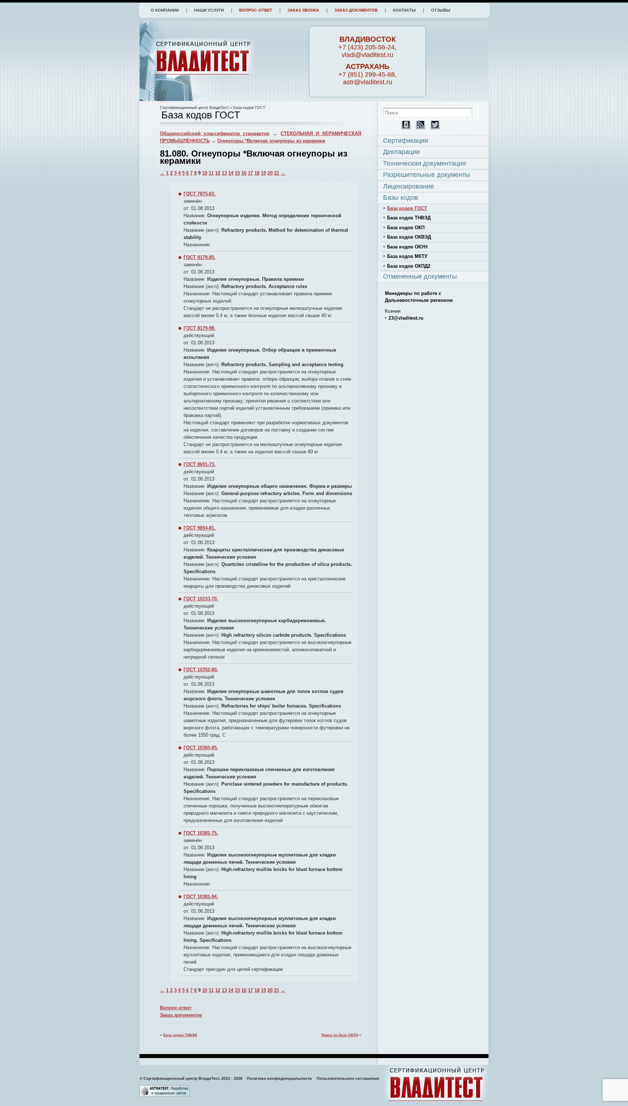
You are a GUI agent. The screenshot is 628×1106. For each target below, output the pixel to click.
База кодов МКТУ (407, 256)
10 (204, 173)
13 (224, 173)
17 (250, 173)
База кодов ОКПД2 (408, 266)
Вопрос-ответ (255, 10)
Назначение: (197, 244)
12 (217, 173)
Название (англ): (202, 230)
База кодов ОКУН (407, 247)
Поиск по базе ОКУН (339, 1035)
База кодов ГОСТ (407, 208)
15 (237, 173)
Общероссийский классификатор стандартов (214, 133)
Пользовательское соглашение (348, 1078)
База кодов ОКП (405, 227)
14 (230, 173)
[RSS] (418, 127)
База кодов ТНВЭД (180, 1035)
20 (270, 173)
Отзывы (440, 10)
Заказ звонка (303, 10)
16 (243, 173)
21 (276, 173)
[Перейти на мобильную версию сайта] (404, 127)
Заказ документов (356, 10)
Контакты (404, 10)
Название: (195, 215)
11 (211, 173)
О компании (165, 10)
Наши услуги (209, 10)
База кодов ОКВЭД (409, 237)
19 (263, 173)
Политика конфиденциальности (279, 1078)
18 (256, 173)
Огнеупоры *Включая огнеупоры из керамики (271, 140)
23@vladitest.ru (406, 318)
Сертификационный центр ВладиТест (194, 107)
